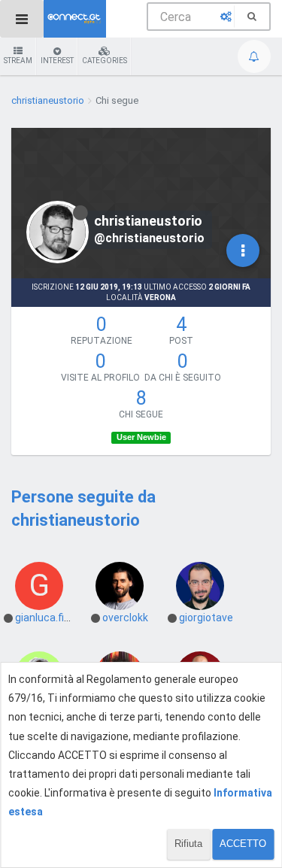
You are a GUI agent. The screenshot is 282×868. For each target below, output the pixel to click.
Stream (18, 60)
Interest (57, 60)
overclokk (125, 618)
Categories (104, 60)
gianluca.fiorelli (50, 618)
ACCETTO (243, 843)
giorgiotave (206, 618)
